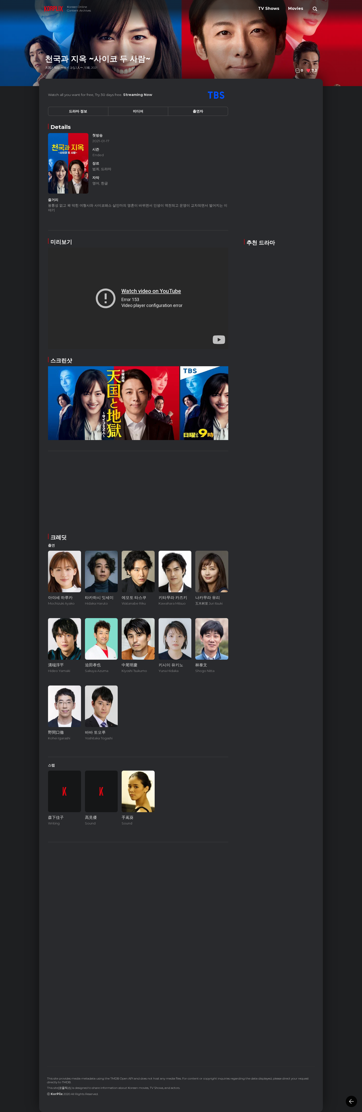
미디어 (138, 111)
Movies (295, 8)
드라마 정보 (78, 111)
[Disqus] (138, 988)
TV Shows (268, 8)
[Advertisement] (138, 491)
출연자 (198, 111)
